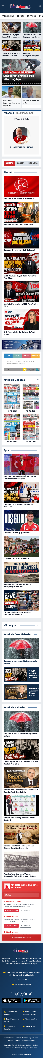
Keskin (17, 1048)
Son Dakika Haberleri (9, 1027)
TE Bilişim (27, 1054)
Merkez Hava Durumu (10, 1013)
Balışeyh (21, 1045)
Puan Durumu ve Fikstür (11, 1020)
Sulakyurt (24, 1048)
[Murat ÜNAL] (21, 136)
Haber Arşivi (30, 1026)
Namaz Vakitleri (22, 1038)
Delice (35, 1045)
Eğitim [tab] (9, 163)
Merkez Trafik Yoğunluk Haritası (29, 1013)
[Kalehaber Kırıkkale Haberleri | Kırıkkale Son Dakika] (20, 6)
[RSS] (30, 994)
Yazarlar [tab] (9, 113)
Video (33, 16)
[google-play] (31, 1001)
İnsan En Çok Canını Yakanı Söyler (21, 120)
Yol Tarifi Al (26, 910)
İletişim (10, 1040)
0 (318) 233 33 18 (12, 910)
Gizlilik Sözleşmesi (28, 1040)
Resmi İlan (9, 16)
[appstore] (11, 1001)
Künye (17, 1040)
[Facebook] (13, 994)
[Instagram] (22, 994)
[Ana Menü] (3, 6)
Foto (21, 16)
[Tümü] (38, 380)
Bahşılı (14, 1045)
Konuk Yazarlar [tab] (24, 113)
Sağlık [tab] (20, 163)
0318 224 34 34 (23, 980)
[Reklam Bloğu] (21, 344)
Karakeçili (9, 1048)
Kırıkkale (7, 1045)
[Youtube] (26, 994)
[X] (17, 994)
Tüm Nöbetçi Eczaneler (22, 937)
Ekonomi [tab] (33, 163)
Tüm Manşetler (31, 1019)
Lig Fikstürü (33, 1038)
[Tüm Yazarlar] (38, 113)
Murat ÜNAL (21, 147)
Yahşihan (33, 1048)
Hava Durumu (9, 1038)
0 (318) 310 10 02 (12, 925)
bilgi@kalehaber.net (23, 984)
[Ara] (40, 6)
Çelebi (28, 1045)
